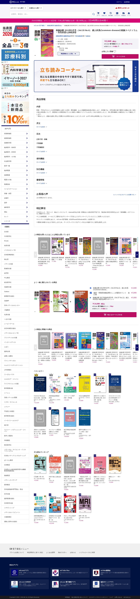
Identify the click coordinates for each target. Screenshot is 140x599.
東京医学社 (7, 445)
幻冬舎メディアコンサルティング (15, 455)
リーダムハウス (9, 374)
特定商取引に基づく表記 (35, 552)
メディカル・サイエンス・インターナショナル (15, 450)
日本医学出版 (8, 503)
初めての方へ (62, 552)
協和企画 (7, 351)
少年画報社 (7, 370)
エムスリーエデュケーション (13, 365)
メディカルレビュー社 (11, 333)
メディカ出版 (8, 264)
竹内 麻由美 (78, 36)
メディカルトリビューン (12, 512)
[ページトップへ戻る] (134, 595)
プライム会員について (17, 552)
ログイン (119, 2)
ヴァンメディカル (10, 360)
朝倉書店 (7, 475)
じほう (6, 347)
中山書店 (7, 278)
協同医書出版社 (9, 498)
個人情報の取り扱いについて (80, 597)
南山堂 (6, 259)
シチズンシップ (9, 508)
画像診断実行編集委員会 (54, 25)
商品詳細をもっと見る (67, 53)
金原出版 (7, 245)
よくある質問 (50, 552)
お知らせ (73, 552)
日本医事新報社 (9, 254)
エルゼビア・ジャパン (11, 379)
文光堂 (6, 231)
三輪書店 (7, 310)
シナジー (7, 406)
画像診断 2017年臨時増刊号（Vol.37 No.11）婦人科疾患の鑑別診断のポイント (111, 298)
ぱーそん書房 (8, 460)
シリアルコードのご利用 (87, 552)
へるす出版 (7, 319)
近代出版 (7, 494)
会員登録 (127, 2)
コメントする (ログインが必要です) (124, 194)
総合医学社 (7, 282)
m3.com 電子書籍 (39, 25)
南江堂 (6, 425)
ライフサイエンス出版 (11, 383)
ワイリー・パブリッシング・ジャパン (15, 430)
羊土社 (6, 241)
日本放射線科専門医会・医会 (13, 489)
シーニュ (7, 393)
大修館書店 (7, 517)
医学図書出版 (8, 388)
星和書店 (7, 484)
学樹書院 (7, 440)
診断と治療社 (8, 356)
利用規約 (67, 597)
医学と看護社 (8, 436)
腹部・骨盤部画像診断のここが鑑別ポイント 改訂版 (112, 293)
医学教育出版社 (9, 416)
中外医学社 (7, 236)
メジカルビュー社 (10, 250)
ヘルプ (111, 597)
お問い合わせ (118, 597)
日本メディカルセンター (12, 305)
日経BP (6, 301)
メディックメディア (10, 480)
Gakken (6, 291)
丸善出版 (7, 314)
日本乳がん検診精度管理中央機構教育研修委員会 (15, 470)
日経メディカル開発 (10, 397)
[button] (137, 255)
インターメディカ (10, 342)
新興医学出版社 (9, 296)
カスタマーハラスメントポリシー (98, 597)
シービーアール (9, 324)
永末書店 (7, 465)
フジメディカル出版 (10, 337)
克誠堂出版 (7, 287)
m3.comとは (127, 597)
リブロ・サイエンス (10, 402)
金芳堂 (6, 273)
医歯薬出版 (7, 268)
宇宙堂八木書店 (9, 411)
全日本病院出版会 (10, 328)
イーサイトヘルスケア (11, 420)
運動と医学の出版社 (10, 521)
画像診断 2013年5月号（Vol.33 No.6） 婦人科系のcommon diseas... (110, 288)
